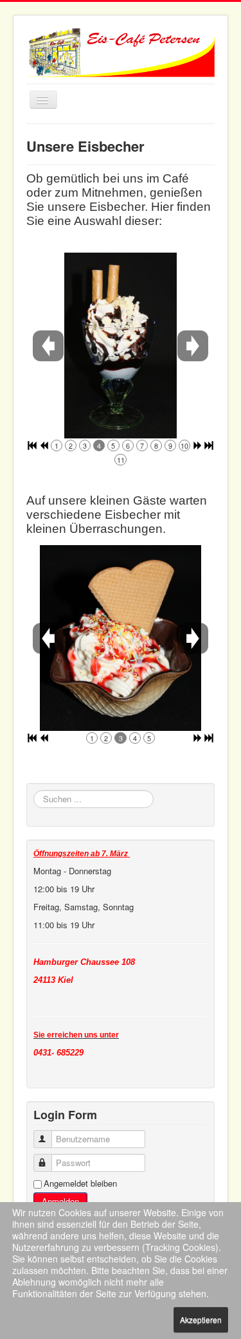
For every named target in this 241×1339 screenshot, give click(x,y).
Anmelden (60, 1201)
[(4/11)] (113, 345)
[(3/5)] (120, 638)
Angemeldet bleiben (80, 1183)
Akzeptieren (201, 1319)
